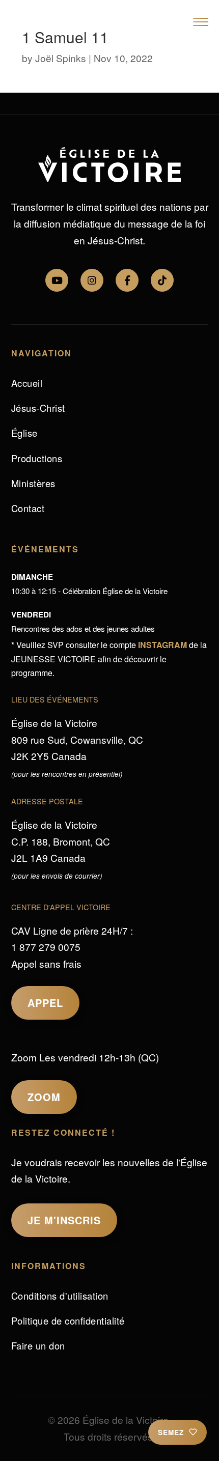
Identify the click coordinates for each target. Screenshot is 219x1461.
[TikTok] (162, 280)
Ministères (33, 483)
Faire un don (38, 1345)
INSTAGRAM (162, 645)
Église (24, 432)
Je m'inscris (64, 1220)
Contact (28, 508)
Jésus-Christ (38, 407)
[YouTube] (56, 280)
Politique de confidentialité (68, 1320)
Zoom (44, 1096)
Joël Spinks (60, 58)
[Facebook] (127, 280)
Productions (37, 458)
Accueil (27, 382)
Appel (45, 1002)
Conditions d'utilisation (59, 1295)
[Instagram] (91, 280)
